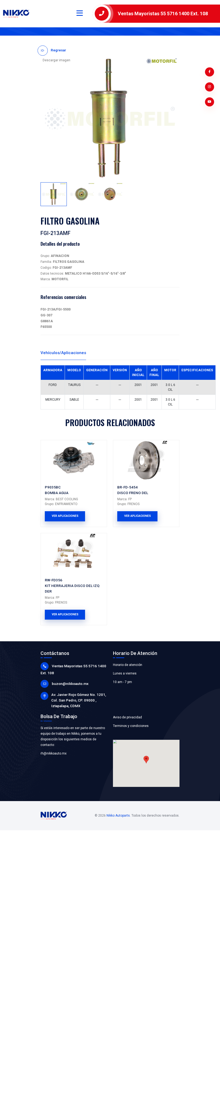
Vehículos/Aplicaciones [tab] (63, 352)
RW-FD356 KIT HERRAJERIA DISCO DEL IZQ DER (72, 585)
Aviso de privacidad (127, 717)
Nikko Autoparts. (119, 815)
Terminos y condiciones (131, 726)
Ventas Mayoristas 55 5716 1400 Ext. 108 (163, 13)
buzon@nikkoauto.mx (70, 683)
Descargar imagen (56, 60)
